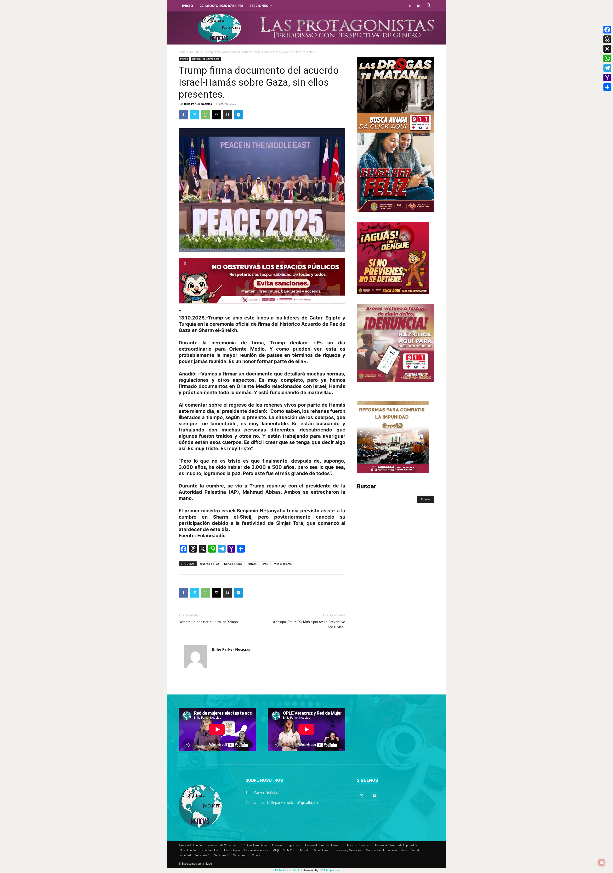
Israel (265, 563)
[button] (428, 6)
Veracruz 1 (202, 855)
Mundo (194, 52)
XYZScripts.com (330, 870)
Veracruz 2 (221, 855)
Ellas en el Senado (357, 845)
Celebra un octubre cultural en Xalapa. (208, 622)
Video (256, 855)
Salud (415, 850)
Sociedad (185, 855)
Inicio (187, 5)
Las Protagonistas (256, 850)
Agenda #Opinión (190, 845)
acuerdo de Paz (209, 563)
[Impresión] (227, 114)
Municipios (321, 850)
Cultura (277, 845)
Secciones (259, 5)
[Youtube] (418, 5)
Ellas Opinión (231, 850)
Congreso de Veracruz (221, 845)
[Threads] (607, 39)
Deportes (292, 845)
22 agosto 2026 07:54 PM (221, 5)
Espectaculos (209, 850)
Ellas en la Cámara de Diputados (395, 845)
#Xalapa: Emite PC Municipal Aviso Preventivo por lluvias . (309, 624)
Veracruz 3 (240, 855)
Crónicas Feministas (254, 845)
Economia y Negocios (347, 850)
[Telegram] (238, 114)
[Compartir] (607, 87)
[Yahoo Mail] (607, 77)
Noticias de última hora (205, 58)
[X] (607, 49)
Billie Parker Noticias (198, 104)
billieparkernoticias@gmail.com (292, 802)
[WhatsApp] (205, 114)
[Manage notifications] (602, 862)
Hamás (252, 563)
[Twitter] (410, 5)
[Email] (216, 114)
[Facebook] (183, 114)
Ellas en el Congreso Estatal (321, 845)
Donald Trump (233, 563)
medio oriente (283, 563)
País (404, 850)
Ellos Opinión (187, 850)
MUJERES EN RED (283, 850)
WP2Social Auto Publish (288, 870)
